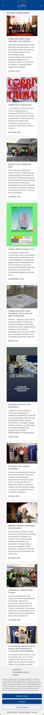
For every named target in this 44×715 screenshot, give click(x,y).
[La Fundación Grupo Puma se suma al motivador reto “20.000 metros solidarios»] (22, 634)
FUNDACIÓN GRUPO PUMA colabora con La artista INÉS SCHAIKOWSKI (20, 313)
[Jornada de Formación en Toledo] (22, 575)
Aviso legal (34, 712)
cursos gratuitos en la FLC (21, 249)
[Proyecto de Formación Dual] (22, 150)
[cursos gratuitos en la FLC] (22, 224)
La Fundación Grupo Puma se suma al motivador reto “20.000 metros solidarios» (21, 648)
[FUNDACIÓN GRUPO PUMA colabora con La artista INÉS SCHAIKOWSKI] (22, 296)
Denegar (22, 702)
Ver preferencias (22, 707)
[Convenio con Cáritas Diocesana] (22, 453)
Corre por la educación (19, 105)
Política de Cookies (12, 712)
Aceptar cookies (22, 696)
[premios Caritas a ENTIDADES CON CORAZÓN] (22, 512)
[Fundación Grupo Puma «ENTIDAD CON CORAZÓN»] (22, 26)
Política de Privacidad (24, 712)
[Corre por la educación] (22, 89)
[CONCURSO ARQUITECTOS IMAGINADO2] (22, 374)
